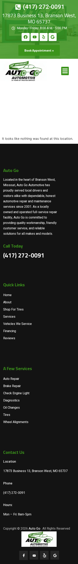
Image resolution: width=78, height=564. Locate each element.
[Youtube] (35, 37)
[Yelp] (44, 37)
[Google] (53, 37)
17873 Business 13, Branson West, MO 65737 (39, 18)
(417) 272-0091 (23, 255)
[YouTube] (34, 555)
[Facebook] (26, 37)
